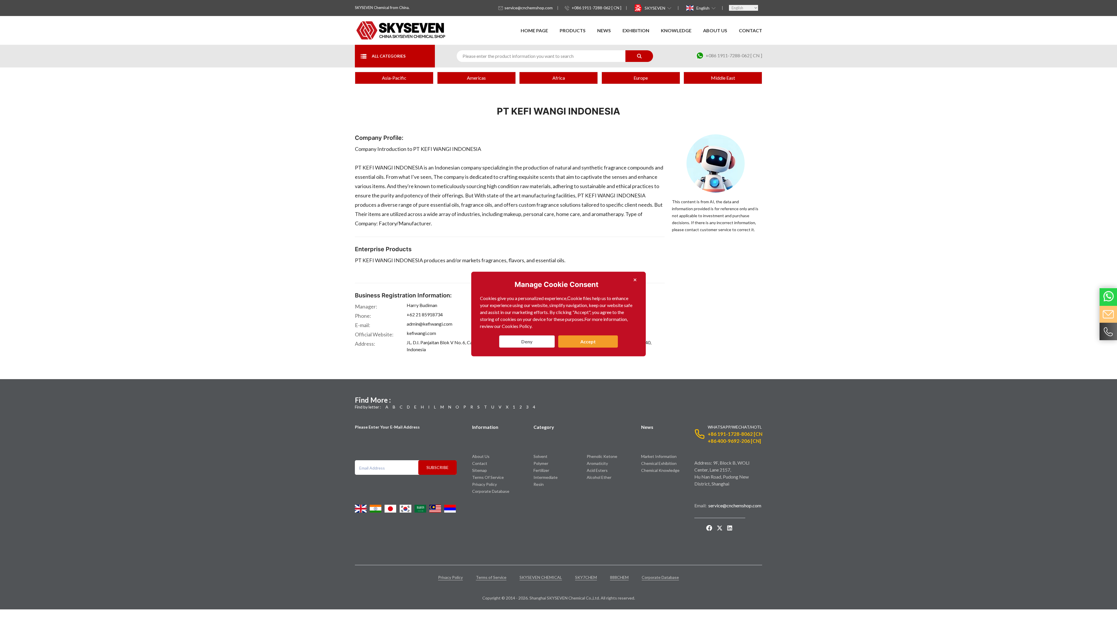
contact (750, 30)
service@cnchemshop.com (528, 7)
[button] (657, 8)
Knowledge (676, 30)
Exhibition (635, 30)
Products (573, 30)
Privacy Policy (484, 484)
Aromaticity (597, 463)
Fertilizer (541, 470)
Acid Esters (597, 470)
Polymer (540, 463)
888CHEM (619, 577)
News (604, 30)
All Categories (388, 55)
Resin (538, 484)
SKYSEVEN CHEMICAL (541, 577)
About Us (715, 30)
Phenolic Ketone (602, 456)
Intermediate (545, 477)
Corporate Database (490, 491)
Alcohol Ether (599, 477)
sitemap (479, 470)
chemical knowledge (660, 470)
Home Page (534, 30)
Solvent (540, 456)
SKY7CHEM (586, 577)
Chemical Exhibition (659, 463)
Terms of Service (488, 477)
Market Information (659, 456)
